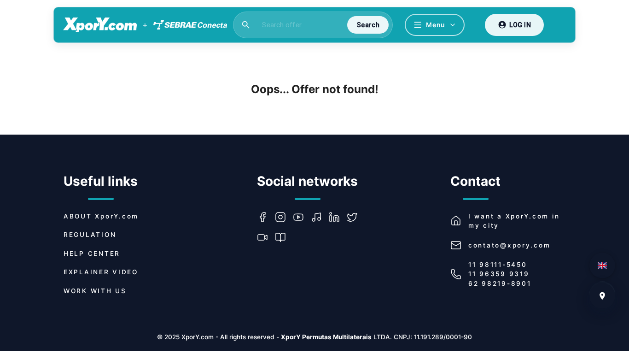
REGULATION (90, 234)
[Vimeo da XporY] (266, 237)
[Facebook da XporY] (266, 217)
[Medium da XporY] (284, 237)
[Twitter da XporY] (356, 217)
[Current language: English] (602, 265)
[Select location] (602, 296)
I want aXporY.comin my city (513, 220)
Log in (520, 25)
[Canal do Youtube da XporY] (302, 217)
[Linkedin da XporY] (338, 217)
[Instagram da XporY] (284, 217)
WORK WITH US (95, 291)
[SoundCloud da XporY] (320, 217)
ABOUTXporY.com (101, 216)
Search (368, 25)
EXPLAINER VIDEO (101, 272)
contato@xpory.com (509, 245)
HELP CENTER (92, 253)
